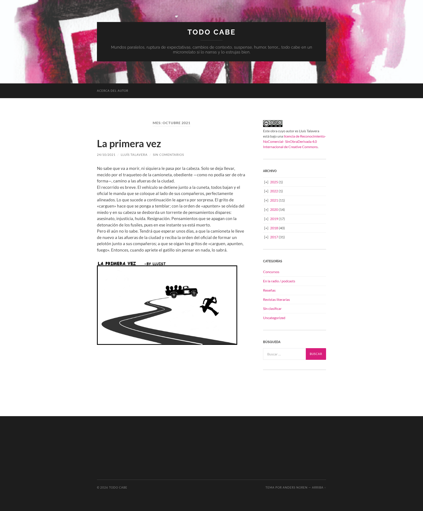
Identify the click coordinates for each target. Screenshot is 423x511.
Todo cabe (211, 32)
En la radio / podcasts (279, 281)
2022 (274, 191)
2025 (274, 182)
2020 (274, 209)
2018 (274, 228)
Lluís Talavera (134, 154)
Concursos (271, 272)
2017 (274, 237)
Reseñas (269, 290)
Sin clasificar (272, 308)
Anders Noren (295, 487)
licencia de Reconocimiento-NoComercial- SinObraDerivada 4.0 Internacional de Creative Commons (294, 141)
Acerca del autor (112, 90)
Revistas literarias (276, 299)
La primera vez (129, 143)
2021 (274, 200)
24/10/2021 (106, 154)
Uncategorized (274, 318)
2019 (274, 219)
